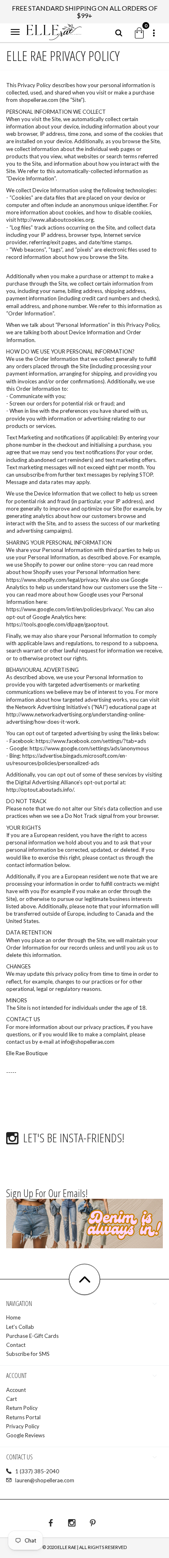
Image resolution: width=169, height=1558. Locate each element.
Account (16, 1390)
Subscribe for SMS (28, 1354)
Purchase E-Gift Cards (32, 1336)
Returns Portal (23, 1417)
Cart (11, 1399)
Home (13, 1317)
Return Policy (22, 1408)
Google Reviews (25, 1435)
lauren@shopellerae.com (44, 1480)
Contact (15, 1345)
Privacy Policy (22, 1426)
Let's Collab (20, 1327)
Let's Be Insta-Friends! (73, 1137)
